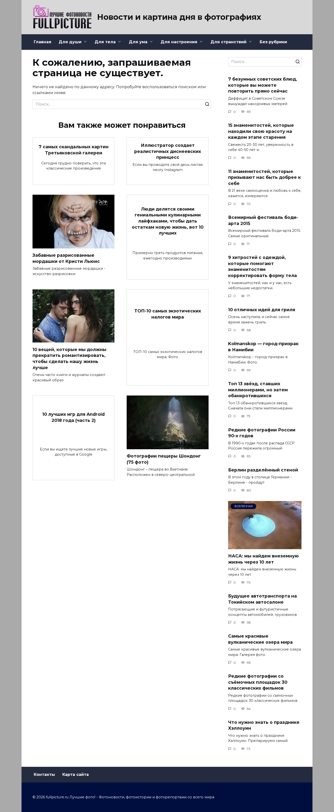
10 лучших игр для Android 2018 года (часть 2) (73, 417)
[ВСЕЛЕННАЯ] (264, 546)
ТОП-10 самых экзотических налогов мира (167, 314)
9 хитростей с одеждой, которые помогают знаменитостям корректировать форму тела (262, 266)
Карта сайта (75, 774)
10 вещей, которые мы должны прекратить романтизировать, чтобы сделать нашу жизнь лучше (69, 358)
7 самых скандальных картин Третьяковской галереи (74, 149)
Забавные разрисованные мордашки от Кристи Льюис (66, 258)
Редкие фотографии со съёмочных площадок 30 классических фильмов (257, 682)
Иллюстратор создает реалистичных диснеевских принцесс (167, 151)
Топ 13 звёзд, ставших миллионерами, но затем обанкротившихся (258, 389)
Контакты (44, 774)
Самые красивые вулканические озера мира (260, 639)
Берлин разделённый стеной (263, 469)
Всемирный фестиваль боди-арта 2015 (263, 220)
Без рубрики (273, 42)
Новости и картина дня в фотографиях (179, 17)
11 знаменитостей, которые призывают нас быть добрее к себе (264, 177)
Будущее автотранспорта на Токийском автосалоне (262, 599)
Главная (42, 42)
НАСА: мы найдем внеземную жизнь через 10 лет (263, 559)
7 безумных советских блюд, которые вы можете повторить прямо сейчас (262, 85)
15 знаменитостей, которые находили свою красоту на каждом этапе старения (261, 131)
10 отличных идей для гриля (261, 309)
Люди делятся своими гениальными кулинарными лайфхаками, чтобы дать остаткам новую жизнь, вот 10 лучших (167, 221)
